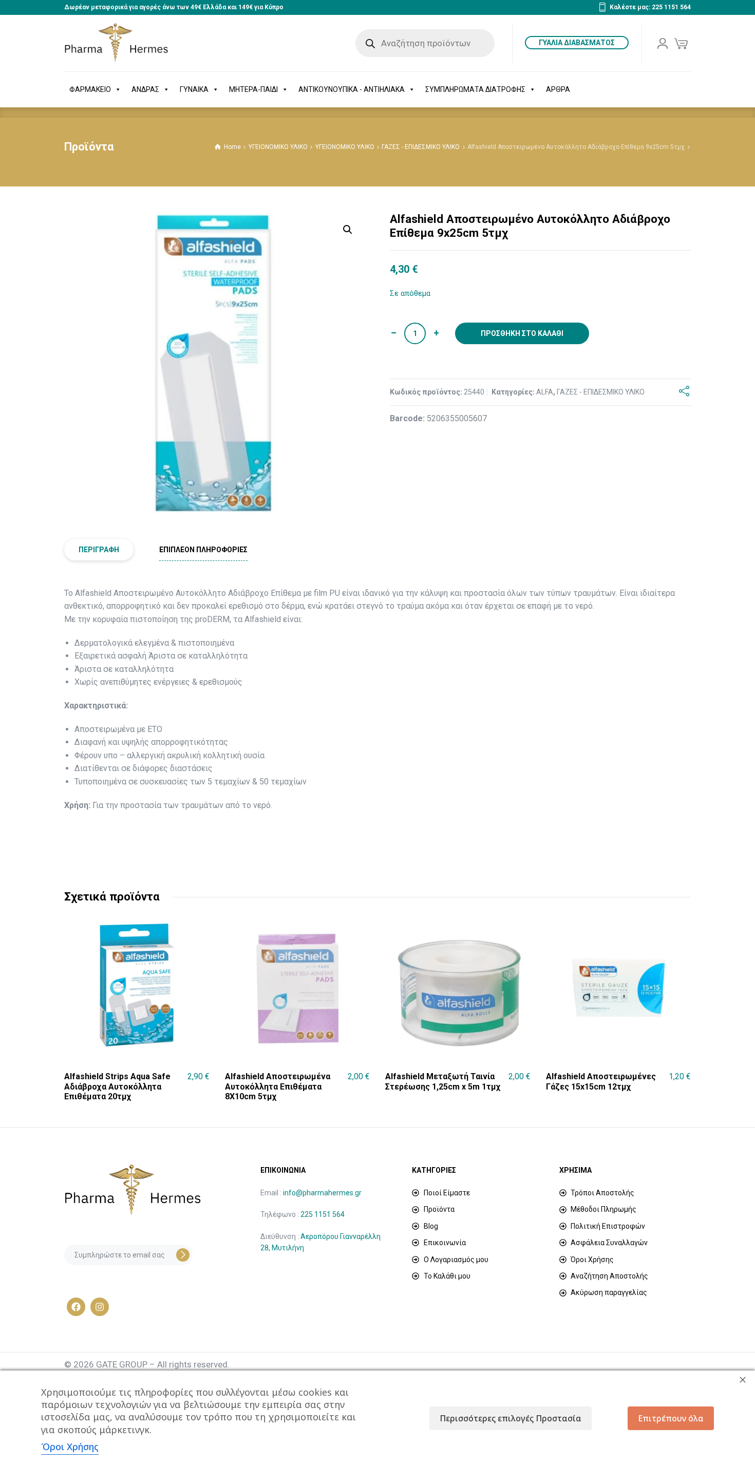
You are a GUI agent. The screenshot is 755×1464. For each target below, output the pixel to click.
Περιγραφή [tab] (99, 550)
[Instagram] (99, 1307)
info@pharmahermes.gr (322, 1193)
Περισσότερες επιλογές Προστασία (510, 1418)
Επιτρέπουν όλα (671, 1418)
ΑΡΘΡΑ (558, 89)
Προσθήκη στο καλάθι (522, 333)
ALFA (544, 392)
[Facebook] (76, 1307)
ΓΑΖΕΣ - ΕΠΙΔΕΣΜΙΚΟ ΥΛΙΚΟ (421, 147)
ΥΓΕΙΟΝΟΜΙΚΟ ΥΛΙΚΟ (278, 147)
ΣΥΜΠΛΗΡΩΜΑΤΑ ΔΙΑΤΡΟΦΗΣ (475, 89)
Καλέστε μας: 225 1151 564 (650, 7)
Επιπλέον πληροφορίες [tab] (203, 550)
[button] (347, 229)
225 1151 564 (322, 1214)
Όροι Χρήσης (70, 1446)
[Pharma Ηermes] (116, 43)
